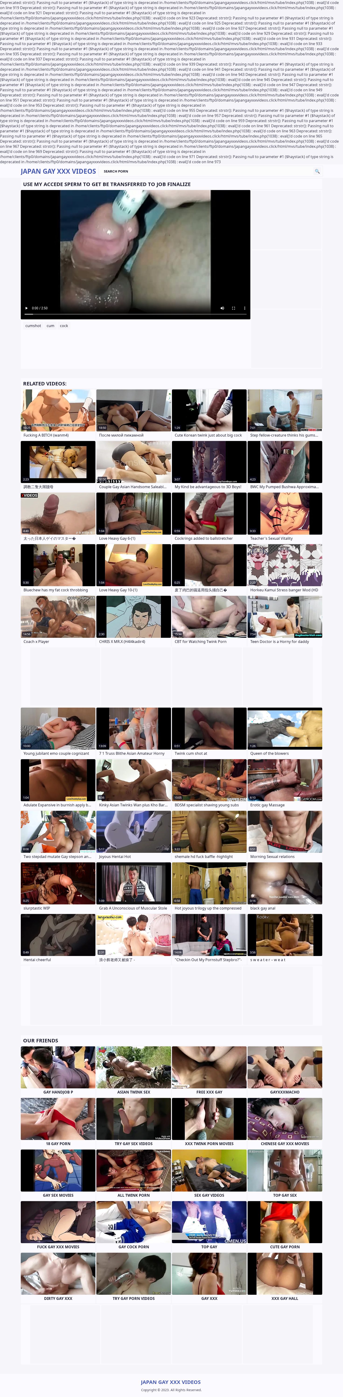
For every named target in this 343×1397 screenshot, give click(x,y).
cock (64, 325)
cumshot (33, 325)
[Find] (317, 171)
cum (50, 325)
